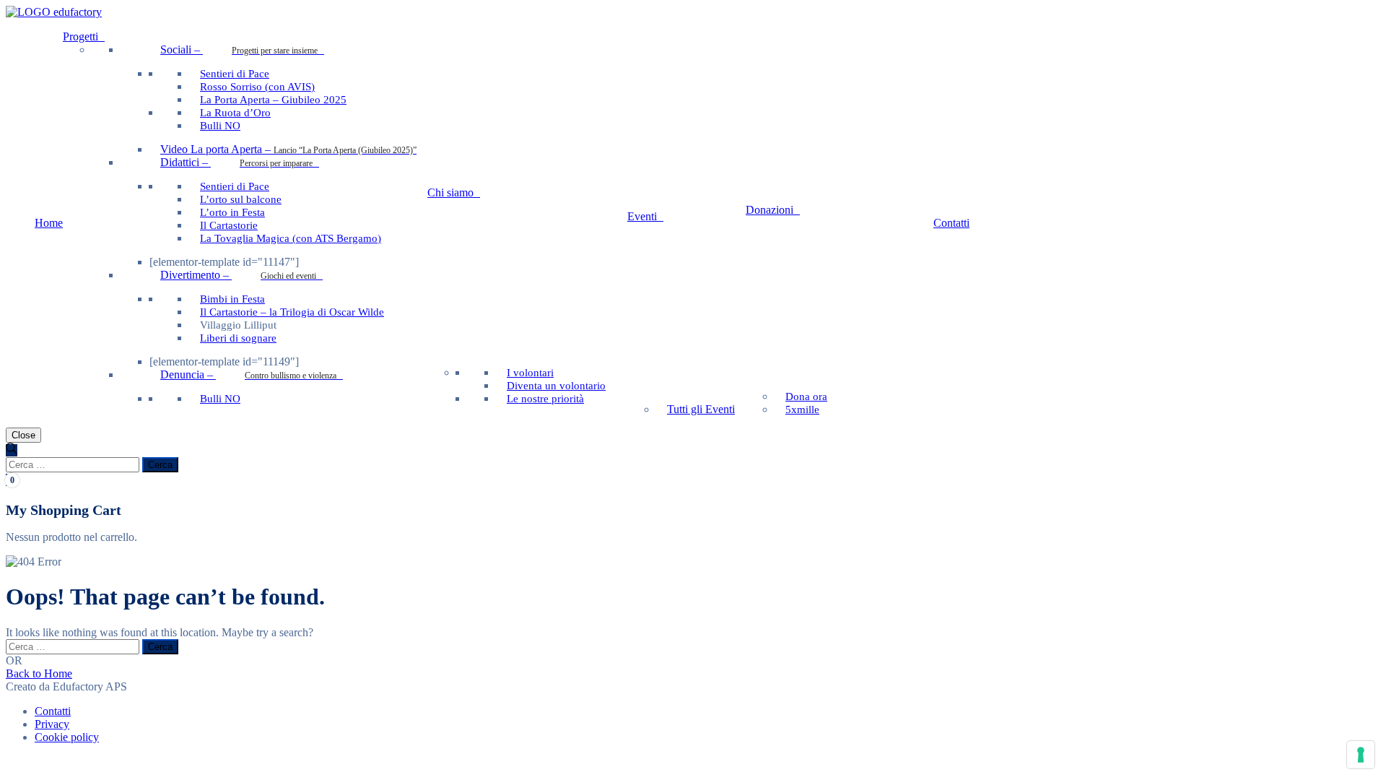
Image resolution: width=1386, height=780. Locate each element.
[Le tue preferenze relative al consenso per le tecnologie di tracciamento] (1360, 754)
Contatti (53, 711)
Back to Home (39, 673)
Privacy (52, 724)
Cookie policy (67, 737)
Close (23, 435)
